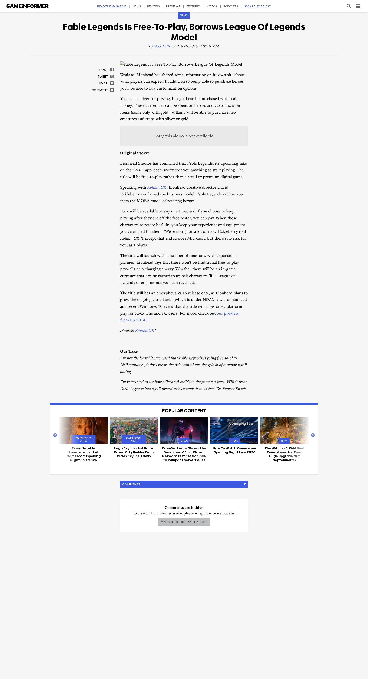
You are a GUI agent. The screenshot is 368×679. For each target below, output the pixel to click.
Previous (55, 435)
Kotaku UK (157, 188)
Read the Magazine (111, 6)
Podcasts (230, 6)
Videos (212, 6)
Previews (173, 6)
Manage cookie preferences (184, 522)
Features (193, 6)
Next (313, 435)
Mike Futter (163, 46)
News (137, 6)
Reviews (153, 6)
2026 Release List (257, 6)
